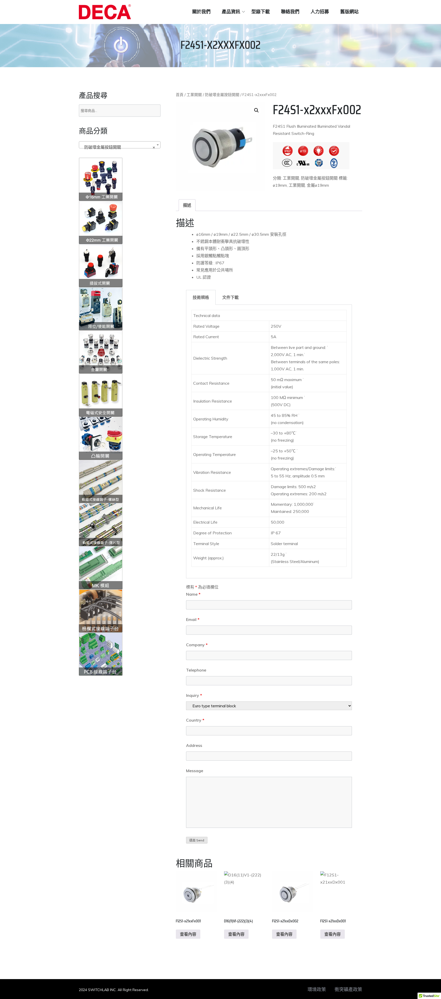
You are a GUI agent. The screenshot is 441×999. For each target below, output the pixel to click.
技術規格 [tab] (201, 297)
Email (193, 619)
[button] (256, 110)
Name (193, 594)
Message (194, 770)
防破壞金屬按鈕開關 (222, 94)
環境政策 (317, 989)
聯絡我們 (290, 11)
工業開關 (194, 94)
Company (197, 644)
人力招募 (320, 11)
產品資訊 (231, 11)
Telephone (196, 670)
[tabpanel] (269, 441)
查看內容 (188, 934)
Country (195, 720)
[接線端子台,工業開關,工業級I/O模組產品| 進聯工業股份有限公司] (105, 11)
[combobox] (120, 144)
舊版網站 (349, 11)
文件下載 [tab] (230, 297)
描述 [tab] (187, 205)
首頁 (179, 94)
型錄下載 (260, 11)
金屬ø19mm (318, 185)
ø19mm (280, 185)
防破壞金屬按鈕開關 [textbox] (118, 147)
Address (194, 745)
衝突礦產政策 (348, 989)
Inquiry (194, 695)
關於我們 (201, 11)
